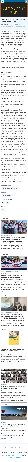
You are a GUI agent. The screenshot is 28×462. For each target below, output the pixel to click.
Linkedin (22, 447)
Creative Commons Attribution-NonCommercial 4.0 (12, 455)
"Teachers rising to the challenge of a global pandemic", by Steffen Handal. (14, 421)
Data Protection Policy (16, 457)
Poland (8, 202)
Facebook (5, 447)
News (3, 209)
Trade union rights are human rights (9, 188)
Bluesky (19, 447)
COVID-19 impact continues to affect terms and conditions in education (14, 384)
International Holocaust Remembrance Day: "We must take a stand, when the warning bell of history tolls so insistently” (14, 310)
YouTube (12, 447)
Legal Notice (9, 457)
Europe (3, 202)
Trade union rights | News (7, 195)
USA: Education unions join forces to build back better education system (14, 346)
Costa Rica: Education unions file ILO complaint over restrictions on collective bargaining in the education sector (14, 272)
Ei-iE (2, 1)
